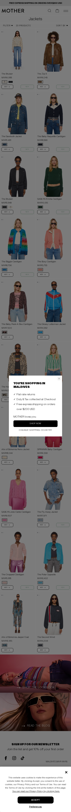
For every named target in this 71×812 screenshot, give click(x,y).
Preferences (35, 806)
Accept (35, 800)
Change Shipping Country (35, 430)
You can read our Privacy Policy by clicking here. (36, 791)
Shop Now (35, 423)
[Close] (66, 772)
